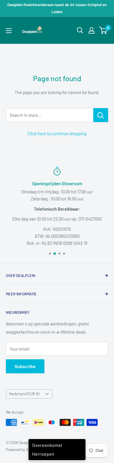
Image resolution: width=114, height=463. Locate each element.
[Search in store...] (100, 115)
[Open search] (80, 30)
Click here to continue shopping (57, 133)
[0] (103, 30)
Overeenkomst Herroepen (47, 449)
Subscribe (25, 366)
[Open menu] (9, 30)
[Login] (91, 30)
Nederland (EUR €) (24, 393)
